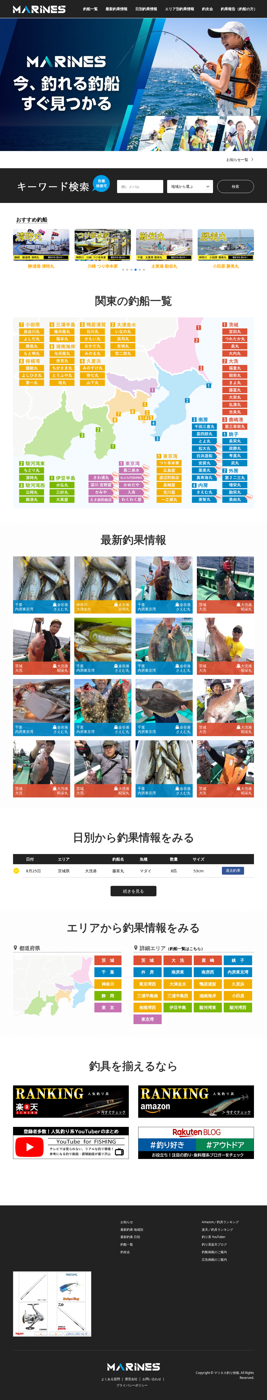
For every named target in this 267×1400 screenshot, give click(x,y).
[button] (249, 248)
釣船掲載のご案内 (214, 1252)
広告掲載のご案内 (214, 1259)
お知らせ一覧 (237, 159)
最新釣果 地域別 (131, 1229)
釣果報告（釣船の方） (239, 8)
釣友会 (207, 8)
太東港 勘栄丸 (164, 266)
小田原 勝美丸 (226, 266)
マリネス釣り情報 (226, 1373)
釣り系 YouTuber (214, 1237)
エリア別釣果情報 (179, 8)
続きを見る (133, 891)
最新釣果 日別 (130, 1237)
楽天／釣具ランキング (217, 1229)
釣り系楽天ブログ (214, 1244)
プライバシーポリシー (132, 1385)
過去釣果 (233, 870)
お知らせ (126, 1222)
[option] (133, 84)
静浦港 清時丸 (41, 266)
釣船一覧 (90, 8)
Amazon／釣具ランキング (220, 1222)
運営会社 (131, 1379)
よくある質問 (110, 1379)
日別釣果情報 (146, 8)
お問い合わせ (151, 1379)
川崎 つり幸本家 (103, 266)
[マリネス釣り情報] (39, 8)
